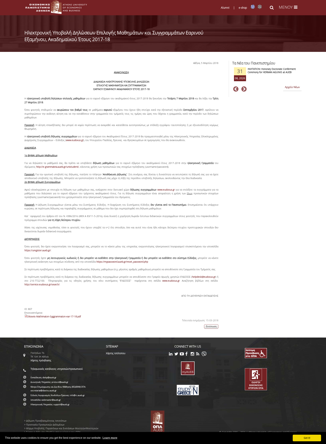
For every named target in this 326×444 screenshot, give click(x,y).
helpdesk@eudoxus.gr (203, 276)
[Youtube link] (182, 354)
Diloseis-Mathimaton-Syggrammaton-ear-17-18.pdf (54, 316)
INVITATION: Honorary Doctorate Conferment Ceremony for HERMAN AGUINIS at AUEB (272, 70)
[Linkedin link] (171, 354)
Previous (235, 89)
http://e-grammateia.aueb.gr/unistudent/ (57, 166)
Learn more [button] (110, 437)
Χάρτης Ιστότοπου (115, 353)
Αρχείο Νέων (292, 87)
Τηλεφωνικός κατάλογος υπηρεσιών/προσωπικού (57, 368)
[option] (267, 76)
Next (244, 89)
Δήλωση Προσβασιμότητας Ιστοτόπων (46, 420)
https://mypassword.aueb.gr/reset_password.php (122, 261)
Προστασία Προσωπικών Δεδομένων (45, 424)
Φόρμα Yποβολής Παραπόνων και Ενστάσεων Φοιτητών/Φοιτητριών (62, 428)
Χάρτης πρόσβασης (41, 360)
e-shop (243, 7)
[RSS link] (199, 354)
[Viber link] (204, 355)
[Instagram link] (193, 354)
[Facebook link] (188, 354)
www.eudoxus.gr (74, 140)
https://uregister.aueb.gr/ (37, 250)
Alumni (225, 7)
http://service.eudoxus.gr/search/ (42, 284)
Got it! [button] (307, 437)
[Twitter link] (177, 354)
